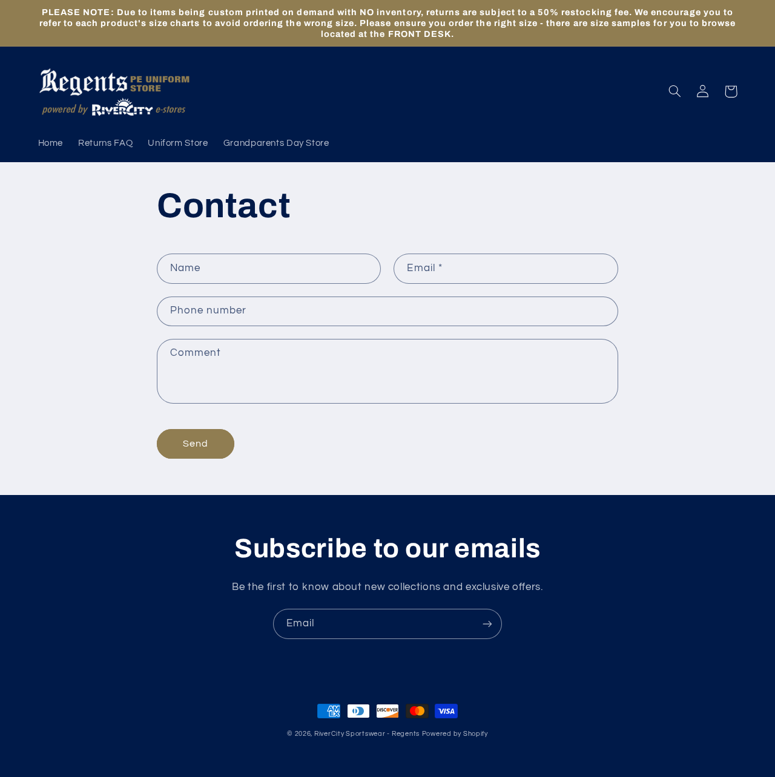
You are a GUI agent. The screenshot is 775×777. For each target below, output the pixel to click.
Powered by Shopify (455, 733)
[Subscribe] (487, 623)
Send (195, 443)
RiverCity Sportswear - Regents (367, 733)
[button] (675, 91)
